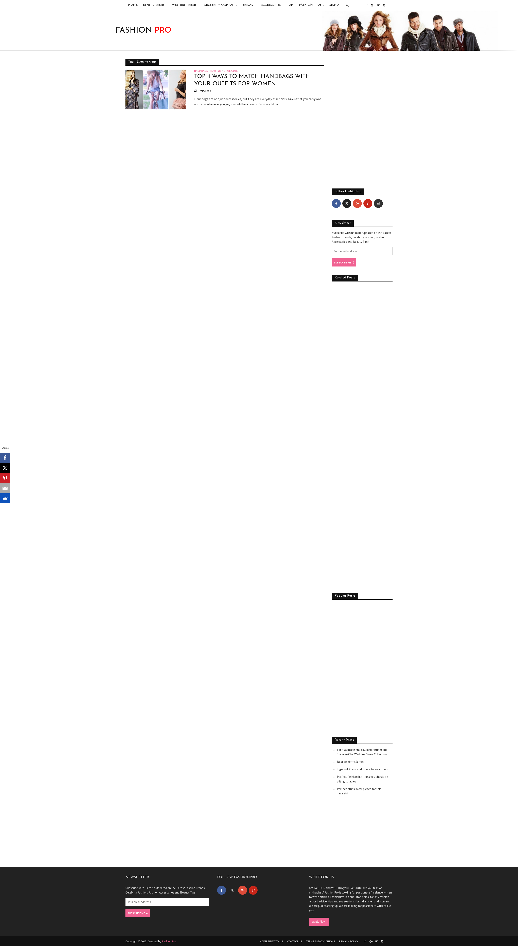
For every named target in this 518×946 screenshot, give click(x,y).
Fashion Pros (310, 4)
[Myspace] (378, 203)
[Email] (5, 488)
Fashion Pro (169, 941)
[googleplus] (357, 203)
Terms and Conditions (320, 941)
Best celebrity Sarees (350, 762)
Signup (335, 4)
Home (133, 4)
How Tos (216, 71)
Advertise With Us (271, 941)
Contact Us (294, 941)
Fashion (143, 31)
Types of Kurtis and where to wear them (362, 769)
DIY (291, 4)
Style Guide (231, 71)
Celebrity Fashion (219, 4)
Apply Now (319, 922)
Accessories (271, 4)
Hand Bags (201, 71)
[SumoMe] (5, 498)
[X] (5, 468)
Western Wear (184, 4)
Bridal (247, 4)
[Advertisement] (362, 119)
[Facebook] (336, 203)
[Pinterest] (367, 203)
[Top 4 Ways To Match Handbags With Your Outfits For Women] (155, 89)
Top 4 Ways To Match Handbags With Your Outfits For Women (252, 80)
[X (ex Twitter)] (346, 203)
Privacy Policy (348, 941)
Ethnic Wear (153, 4)
